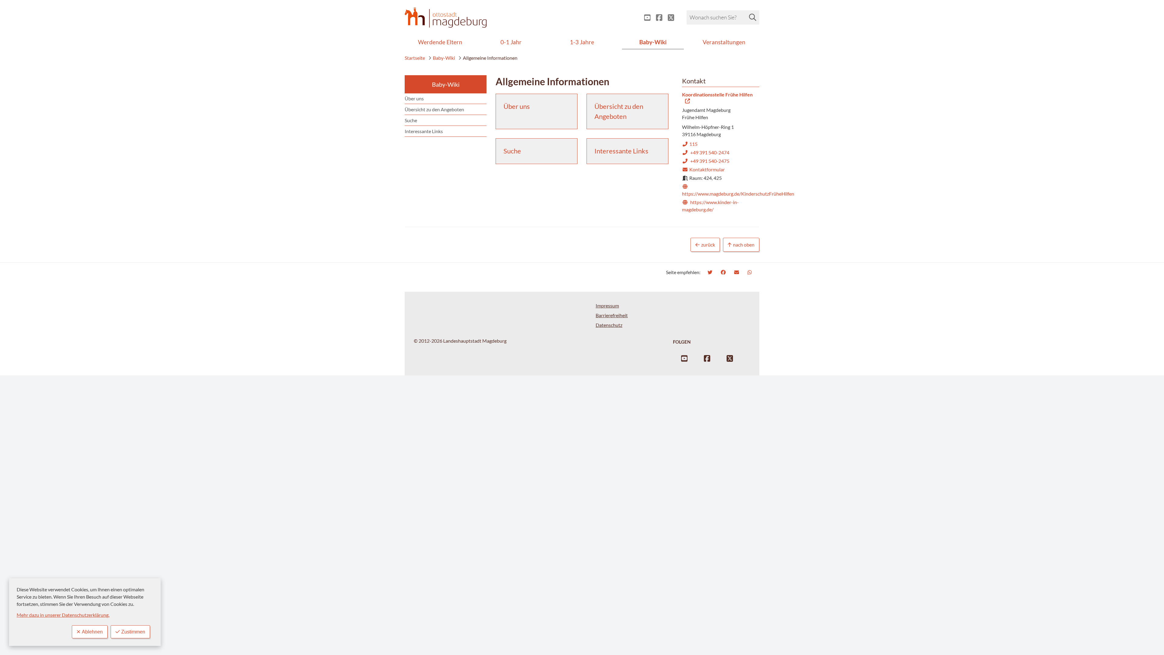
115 (689, 144)
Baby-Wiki (444, 58)
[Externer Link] (645, 17)
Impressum (607, 305)
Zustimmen (133, 631)
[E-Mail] (737, 272)
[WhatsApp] (750, 272)
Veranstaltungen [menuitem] (724, 42)
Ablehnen (92, 631)
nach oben (743, 244)
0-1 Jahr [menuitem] (511, 42)
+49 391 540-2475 (705, 161)
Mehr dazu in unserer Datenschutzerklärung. (63, 615)
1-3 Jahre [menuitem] (582, 42)
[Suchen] (752, 17)
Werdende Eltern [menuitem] (440, 42)
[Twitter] (710, 272)
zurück (708, 244)
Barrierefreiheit (612, 315)
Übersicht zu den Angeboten (434, 109)
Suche (411, 120)
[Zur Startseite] (446, 17)
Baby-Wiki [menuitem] (653, 42)
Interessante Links (424, 131)
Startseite (415, 58)
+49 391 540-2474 (705, 152)
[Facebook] (724, 272)
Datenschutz (609, 325)
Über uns (414, 98)
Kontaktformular (703, 169)
